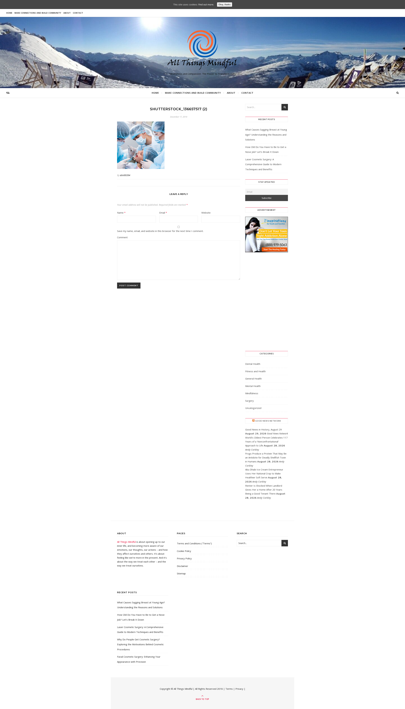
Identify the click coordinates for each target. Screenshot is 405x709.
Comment (122, 237)
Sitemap (181, 573)
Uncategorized (253, 408)
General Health (253, 378)
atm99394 (125, 175)
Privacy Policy (184, 558)
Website (206, 212)
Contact (78, 13)
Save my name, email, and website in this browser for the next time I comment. (160, 231)
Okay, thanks (224, 4)
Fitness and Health (255, 371)
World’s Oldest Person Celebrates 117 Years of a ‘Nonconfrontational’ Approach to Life (266, 441)
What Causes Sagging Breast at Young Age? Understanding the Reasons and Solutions (266, 134)
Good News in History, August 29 (263, 429)
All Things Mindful (126, 541)
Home (9, 13)
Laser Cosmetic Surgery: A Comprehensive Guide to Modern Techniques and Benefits (263, 164)
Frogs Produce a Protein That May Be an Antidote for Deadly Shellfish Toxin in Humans (266, 457)
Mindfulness (251, 393)
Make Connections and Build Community (38, 13)
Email (163, 212)
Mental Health (253, 386)
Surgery (249, 400)
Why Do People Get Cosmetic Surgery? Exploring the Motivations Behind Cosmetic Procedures (140, 644)
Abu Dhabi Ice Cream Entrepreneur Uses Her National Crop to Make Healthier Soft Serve (264, 473)
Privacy (239, 688)
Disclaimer (182, 566)
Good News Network (268, 421)
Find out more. (206, 4)
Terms (229, 688)
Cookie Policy (184, 551)
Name (121, 212)
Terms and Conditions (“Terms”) (194, 543)
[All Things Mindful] (202, 50)
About (67, 13)
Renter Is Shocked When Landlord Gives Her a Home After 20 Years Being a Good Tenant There (263, 489)
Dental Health (252, 363)
